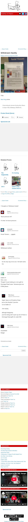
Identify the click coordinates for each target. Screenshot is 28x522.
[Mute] (23, 485)
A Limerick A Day (22, 49)
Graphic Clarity (4, 459)
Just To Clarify (4, 457)
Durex (14, 191)
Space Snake (4, 49)
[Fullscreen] (25, 485)
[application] (14, 479)
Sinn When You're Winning (6, 456)
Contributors (13, 521)
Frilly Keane (11, 295)
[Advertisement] (14, 31)
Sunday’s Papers (8, 392)
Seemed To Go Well (14, 394)
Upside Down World (5, 452)
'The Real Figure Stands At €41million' (9, 450)
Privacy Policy (20, 521)
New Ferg (3, 99)
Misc (6, 191)
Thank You (10, 395)
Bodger (2, 55)
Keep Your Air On (4, 466)
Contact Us (7, 521)
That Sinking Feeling (5, 448)
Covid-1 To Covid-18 (5, 465)
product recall (19, 191)
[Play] (2, 485)
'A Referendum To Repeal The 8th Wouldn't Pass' (11, 454)
